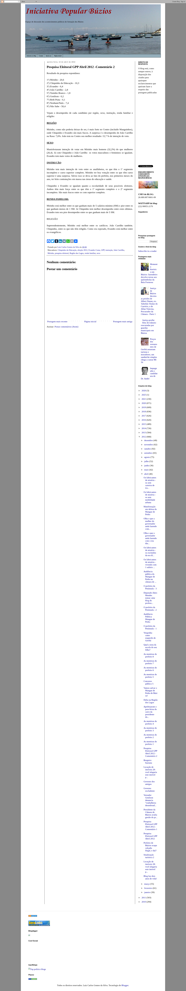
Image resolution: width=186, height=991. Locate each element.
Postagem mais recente (57, 321)
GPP (102, 250)
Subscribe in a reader (147, 251)
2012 (144, 436)
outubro (148, 449)
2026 (144, 390)
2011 (144, 897)
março (147, 884)
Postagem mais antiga (122, 321)
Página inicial (57, 56)
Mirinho (51, 253)
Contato (41, 56)
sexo (98, 253)
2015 (144, 424)
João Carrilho (119, 250)
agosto (147, 457)
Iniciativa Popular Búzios (68, 11)
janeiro (147, 892)
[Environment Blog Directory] (32, 916)
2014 (144, 428)
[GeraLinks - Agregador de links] (39, 925)
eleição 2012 (82, 250)
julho (146, 461)
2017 (144, 416)
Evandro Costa (94, 250)
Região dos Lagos (77, 253)
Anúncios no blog (31, 56)
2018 (144, 411)
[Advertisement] (34, 97)
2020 (144, 403)
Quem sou (48, 56)
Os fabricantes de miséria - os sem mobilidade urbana (150, 497)
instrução (109, 250)
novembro (149, 444)
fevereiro (148, 888)
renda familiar (90, 253)
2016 (144, 420)
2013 (144, 432)
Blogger (125, 985)
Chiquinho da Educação (67, 250)
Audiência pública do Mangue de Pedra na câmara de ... (150, 576)
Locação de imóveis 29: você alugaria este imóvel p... (150, 772)
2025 (144, 395)
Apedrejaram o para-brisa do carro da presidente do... (150, 711)
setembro (148, 453)
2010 (144, 902)
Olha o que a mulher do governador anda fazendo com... (150, 523)
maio (146, 470)
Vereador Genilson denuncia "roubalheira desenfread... (150, 800)
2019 (144, 407)
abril (146, 474)
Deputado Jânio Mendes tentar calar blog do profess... (150, 598)
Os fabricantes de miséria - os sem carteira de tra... (150, 482)
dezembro (148, 440)
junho (147, 465)
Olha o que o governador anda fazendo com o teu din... (150, 538)
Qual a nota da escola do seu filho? (150, 647)
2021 (144, 399)
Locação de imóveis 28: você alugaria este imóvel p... (150, 866)
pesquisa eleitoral (62, 253)
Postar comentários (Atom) (66, 326)
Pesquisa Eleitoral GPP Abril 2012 (150, 836)
